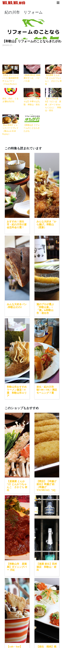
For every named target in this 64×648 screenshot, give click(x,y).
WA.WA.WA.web (13, 3)
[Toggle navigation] (58, 2)
